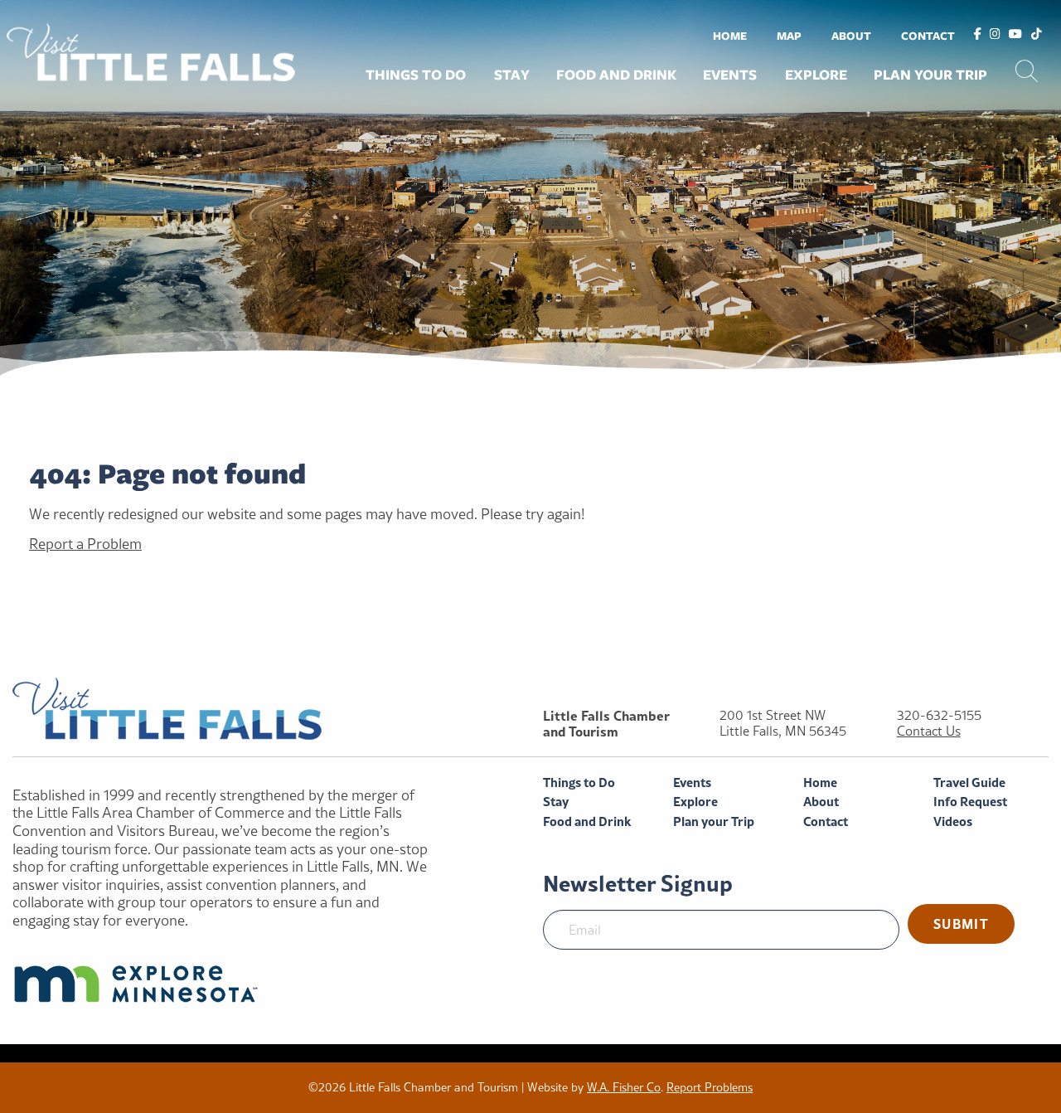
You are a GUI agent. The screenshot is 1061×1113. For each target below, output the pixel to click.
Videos (952, 821)
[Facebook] (977, 35)
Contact (928, 35)
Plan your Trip (930, 75)
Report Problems (709, 1087)
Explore (816, 75)
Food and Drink (616, 75)
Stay (512, 75)
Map (789, 35)
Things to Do (416, 75)
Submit (961, 923)
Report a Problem (85, 543)
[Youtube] (1015, 35)
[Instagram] (995, 35)
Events (730, 75)
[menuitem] (730, 35)
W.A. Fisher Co (624, 1087)
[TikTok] (1036, 35)
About (851, 35)
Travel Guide (969, 782)
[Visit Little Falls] (151, 50)
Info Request (970, 801)
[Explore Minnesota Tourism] (220, 983)
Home (730, 35)
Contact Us (929, 731)
